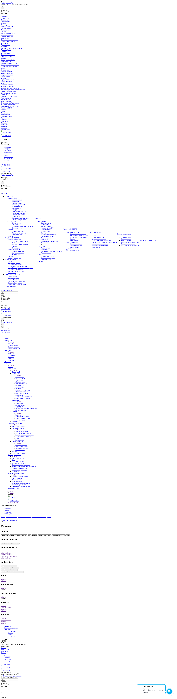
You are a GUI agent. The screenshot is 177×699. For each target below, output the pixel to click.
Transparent (47, 535)
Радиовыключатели (21, 431)
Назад (12, 342)
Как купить (11, 343)
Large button (4, 566)
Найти (3, 681)
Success (24, 535)
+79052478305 (5, 129)
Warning (34, 535)
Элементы (11, 636)
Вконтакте (7, 147)
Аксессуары (19, 403)
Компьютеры (19, 377)
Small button (4, 570)
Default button (5, 568)
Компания (11, 353)
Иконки (10, 634)
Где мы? (3, 653)
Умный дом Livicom (18, 458)
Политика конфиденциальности (13, 676)
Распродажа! (16, 372)
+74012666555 (6, 136)
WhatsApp (7, 150)
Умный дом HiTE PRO (19, 426)
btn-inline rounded (6, 607)
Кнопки (10, 633)
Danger (40, 535)
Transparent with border (58, 535)
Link (68, 535)
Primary (18, 535)
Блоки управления (21, 445)
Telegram (7, 149)
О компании (4, 651)
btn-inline (3, 606)
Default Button (5, 543)
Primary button (15, 543)
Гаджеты (18, 415)
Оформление (12, 631)
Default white (4, 535)
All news (3, 579)
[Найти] (2, 8)
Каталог (10, 367)
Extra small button (6, 572)
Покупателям (5, 649)
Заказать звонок (13, 502)
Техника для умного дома (20, 476)
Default (12, 535)
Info (29, 535)
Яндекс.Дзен (8, 152)
